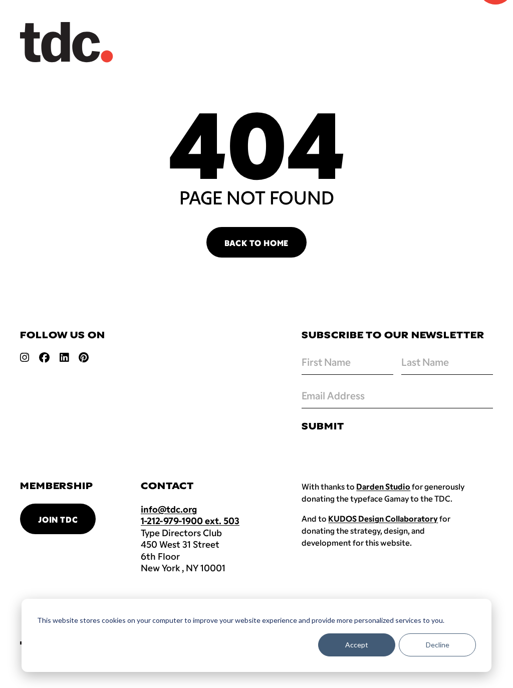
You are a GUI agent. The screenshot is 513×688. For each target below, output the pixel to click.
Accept (356, 644)
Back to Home (256, 243)
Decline (437, 644)
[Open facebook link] (44, 357)
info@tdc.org (169, 509)
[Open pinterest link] (84, 357)
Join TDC (58, 519)
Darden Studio (383, 486)
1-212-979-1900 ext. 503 (190, 520)
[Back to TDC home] (66, 42)
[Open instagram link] (24, 357)
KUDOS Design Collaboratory (383, 518)
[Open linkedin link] (64, 357)
